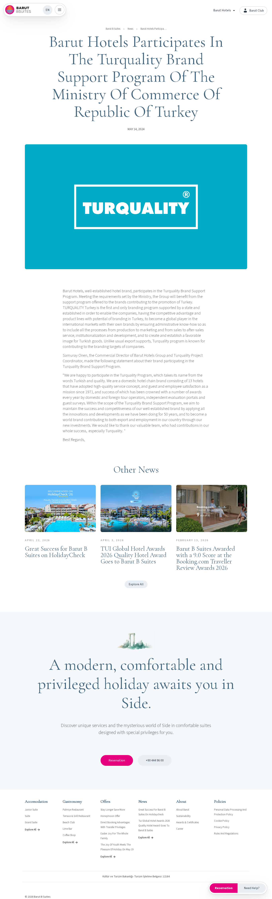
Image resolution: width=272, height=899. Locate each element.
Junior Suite (31, 810)
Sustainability (183, 816)
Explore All (136, 584)
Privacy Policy (221, 827)
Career (179, 829)
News (130, 29)
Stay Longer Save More (113, 810)
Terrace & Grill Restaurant (76, 816)
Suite (27, 816)
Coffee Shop (69, 835)
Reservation (117, 760)
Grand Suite (31, 822)
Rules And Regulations (226, 833)
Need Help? (251, 888)
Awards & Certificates (187, 822)
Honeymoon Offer (110, 816)
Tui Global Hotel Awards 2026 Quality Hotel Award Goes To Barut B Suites (154, 825)
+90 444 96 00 (155, 760)
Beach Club (69, 822)
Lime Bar (67, 829)
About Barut (182, 810)
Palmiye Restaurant (73, 810)
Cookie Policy (221, 821)
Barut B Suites (113, 29)
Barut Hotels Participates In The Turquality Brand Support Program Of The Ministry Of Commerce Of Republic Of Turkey (153, 29)
